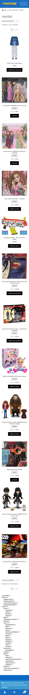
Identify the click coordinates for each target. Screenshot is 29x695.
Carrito (22, 691)
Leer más (14, 115)
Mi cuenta (5, 692)
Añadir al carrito (14, 209)
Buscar (14, 692)
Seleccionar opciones (14, 70)
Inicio (5, 10)
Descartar (4, 687)
